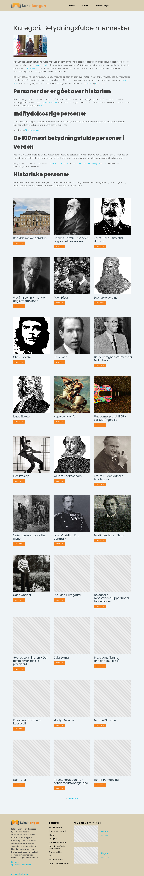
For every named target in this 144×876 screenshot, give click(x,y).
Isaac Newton (42, 65)
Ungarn (105, 853)
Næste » (74, 798)
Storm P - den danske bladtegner (108, 478)
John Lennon (84, 163)
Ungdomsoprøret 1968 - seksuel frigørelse (110, 418)
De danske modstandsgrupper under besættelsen (111, 598)
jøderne (87, 83)
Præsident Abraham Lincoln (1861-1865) (107, 659)
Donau (104, 831)
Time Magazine (32, 130)
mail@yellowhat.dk (19, 874)
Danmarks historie (58, 831)
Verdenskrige (55, 827)
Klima (51, 835)
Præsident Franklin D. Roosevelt (27, 722)
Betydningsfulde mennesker (57, 847)
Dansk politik (55, 852)
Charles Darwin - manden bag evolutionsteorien (71, 240)
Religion (53, 839)
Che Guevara (22, 357)
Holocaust (100, 83)
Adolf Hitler (61, 297)
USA (51, 856)
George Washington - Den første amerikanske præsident (30, 661)
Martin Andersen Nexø (109, 535)
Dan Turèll (20, 780)
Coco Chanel (22, 595)
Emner (72, 5)
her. (41, 105)
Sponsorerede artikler (21, 865)
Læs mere (19, 243)
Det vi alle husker (57, 843)
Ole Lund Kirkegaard (67, 595)
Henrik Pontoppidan (107, 780)
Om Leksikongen (102, 5)
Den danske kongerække (30, 238)
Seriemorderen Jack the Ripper (29, 537)
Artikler (85, 5)
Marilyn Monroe (99, 163)
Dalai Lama (61, 657)
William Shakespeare (68, 476)
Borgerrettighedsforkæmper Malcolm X (113, 359)
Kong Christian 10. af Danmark (67, 537)
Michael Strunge (105, 720)
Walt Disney (29, 68)
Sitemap (15, 862)
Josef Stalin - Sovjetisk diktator (109, 240)
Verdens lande (56, 860)
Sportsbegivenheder (59, 863)
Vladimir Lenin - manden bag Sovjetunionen (30, 299)
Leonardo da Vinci (106, 297)
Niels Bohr (60, 357)
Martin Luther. (51, 102)
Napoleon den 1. (64, 416)
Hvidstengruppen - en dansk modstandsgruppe (71, 781)
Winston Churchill (59, 163)
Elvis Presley (21, 476)
